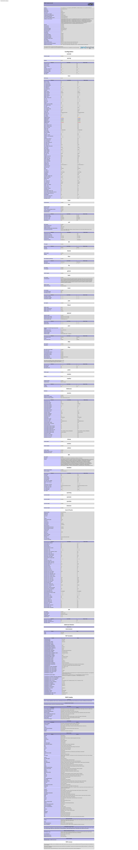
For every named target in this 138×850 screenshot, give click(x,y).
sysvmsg (69, 492)
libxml (69, 305)
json (69, 300)
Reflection (69, 388)
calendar (69, 54)
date (69, 204)
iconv (69, 288)
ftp (69, 265)
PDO (69, 341)
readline (69, 378)
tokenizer (69, 505)
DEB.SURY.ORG (46, 839)
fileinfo (69, 250)
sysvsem (69, 497)
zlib (69, 609)
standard (69, 467)
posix (69, 369)
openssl (69, 313)
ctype (69, 200)
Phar (69, 347)
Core (69, 76)
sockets (69, 443)
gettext (69, 271)
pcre (69, 325)
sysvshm (69, 501)
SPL (69, 454)
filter (69, 256)
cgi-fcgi (69, 58)
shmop (69, 439)
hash (69, 275)
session (69, 393)
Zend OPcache (69, 510)
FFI (69, 242)
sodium (69, 448)
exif (69, 222)
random (69, 374)
